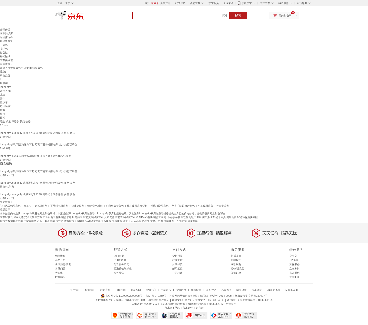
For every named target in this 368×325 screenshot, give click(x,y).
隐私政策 (241, 289)
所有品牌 (5, 75)
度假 (2, 110)
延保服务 (294, 264)
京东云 (200, 307)
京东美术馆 (6, 60)
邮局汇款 (177, 268)
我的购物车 (285, 15)
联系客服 (60, 277)
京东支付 (188, 307)
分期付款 (177, 264)
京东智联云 (6, 217)
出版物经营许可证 (158, 300)
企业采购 (228, 3)
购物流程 (60, 255)
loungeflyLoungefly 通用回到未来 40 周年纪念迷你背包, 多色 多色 (37, 133)
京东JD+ (294, 277)
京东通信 (294, 272)
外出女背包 (222, 205)
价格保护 (236, 260)
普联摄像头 (6, 41)
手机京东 (247, 3)
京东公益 (257, 289)
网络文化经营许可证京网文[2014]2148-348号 (198, 300)
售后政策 (236, 255)
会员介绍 (60, 260)
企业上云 (128, 221)
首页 (2, 67)
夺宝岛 (293, 255)
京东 (84, 17)
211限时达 (120, 260)
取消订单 (236, 272)
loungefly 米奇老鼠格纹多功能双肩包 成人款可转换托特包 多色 (35, 156)
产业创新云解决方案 (54, 217)
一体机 (4, 44)
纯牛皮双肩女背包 (137, 205)
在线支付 (177, 260)
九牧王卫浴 (195, 217)
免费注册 (165, 3)
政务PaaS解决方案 (147, 217)
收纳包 (4, 48)
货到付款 (177, 255)
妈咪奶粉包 (77, 205)
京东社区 (211, 289)
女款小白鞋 (156, 221)
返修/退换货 (237, 268)
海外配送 (119, 272)
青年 (2, 98)
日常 (2, 117)
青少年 (4, 102)
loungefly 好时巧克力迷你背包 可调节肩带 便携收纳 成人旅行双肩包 (38, 144)
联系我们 (90, 289)
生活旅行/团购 (63, 264)
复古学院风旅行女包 (183, 205)
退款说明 (236, 264)
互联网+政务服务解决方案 (173, 217)
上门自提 (119, 255)
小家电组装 (30, 221)
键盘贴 (4, 52)
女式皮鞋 (109, 217)
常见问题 (60, 268)
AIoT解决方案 (93, 221)
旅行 (2, 113)
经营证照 (231, 303)
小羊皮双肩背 (205, 205)
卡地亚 (70, 217)
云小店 (137, 221)
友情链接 (181, 289)
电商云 (78, 217)
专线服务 (117, 221)
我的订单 (180, 3)
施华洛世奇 (208, 217)
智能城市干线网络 (74, 221)
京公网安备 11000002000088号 (123, 295)
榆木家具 (221, 217)
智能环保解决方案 (247, 217)
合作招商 (120, 289)
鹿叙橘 (4, 83)
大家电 (59, 272)
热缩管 (146, 221)
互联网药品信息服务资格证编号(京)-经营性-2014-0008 (201, 295)
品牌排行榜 (6, 37)
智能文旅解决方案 (93, 217)
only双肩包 (40, 205)
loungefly (5, 87)
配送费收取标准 (123, 268)
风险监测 (226, 289)
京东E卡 (294, 268)
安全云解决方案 (33, 217)
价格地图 (169, 221)
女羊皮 (27, 205)
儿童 (2, 94)
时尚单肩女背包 (115, 205)
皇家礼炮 (18, 217)
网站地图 (231, 217)
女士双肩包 (14, 67)
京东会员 (213, 3)
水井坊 (59, 221)
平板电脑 (106, 221)
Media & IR (291, 289)
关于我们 (75, 289)
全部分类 (5, 29)
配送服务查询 (121, 264)
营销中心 (151, 289)
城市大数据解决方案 (11, 221)
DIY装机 (294, 260)
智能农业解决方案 (125, 217)
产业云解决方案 (46, 221)
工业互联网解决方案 (186, 221)
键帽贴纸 (5, 56)
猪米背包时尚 (95, 205)
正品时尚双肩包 (59, 205)
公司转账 (177, 272)
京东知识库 (6, 33)
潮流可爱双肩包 (159, 205)
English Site (273, 289)
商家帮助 (136, 289)
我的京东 (195, 3)
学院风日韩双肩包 (10, 205)
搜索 (238, 15)
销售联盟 (196, 289)
